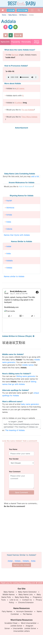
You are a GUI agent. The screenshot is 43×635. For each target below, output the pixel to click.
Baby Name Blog (22, 597)
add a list (35, 176)
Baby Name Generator (27, 592)
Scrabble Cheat (11, 623)
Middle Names (9, 594)
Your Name (13, 449)
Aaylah (9, 200)
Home (4, 15)
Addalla (9, 260)
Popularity (15, 42)
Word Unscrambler (28, 623)
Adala (8, 222)
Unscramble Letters (21, 631)
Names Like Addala (21, 565)
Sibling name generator (26, 376)
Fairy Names (7, 611)
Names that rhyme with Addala (17, 235)
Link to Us (14, 600)
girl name (20, 88)
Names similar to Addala (14, 276)
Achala (9, 215)
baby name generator (30, 404)
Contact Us (27, 600)
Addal (8, 246)
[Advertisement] (21, 150)
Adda (8, 253)
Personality (26, 42)
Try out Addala (27, 110)
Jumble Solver (16, 626)
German (14, 55)
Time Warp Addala (29, 117)
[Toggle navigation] (32, 10)
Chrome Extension (26, 602)
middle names (28, 365)
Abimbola (10, 207)
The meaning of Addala (15, 430)
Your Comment (15, 471)
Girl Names (23, 15)
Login (10, 10)
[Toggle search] (38, 10)
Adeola (9, 229)
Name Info (5, 42)
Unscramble (18, 628)
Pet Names (27, 614)
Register (21, 10)
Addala (9, 268)
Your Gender (14, 459)
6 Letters (18, 102)
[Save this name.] (5, 35)
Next (17, 35)
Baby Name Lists (26, 594)
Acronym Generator (24, 611)
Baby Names (12, 15)
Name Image (36, 42)
